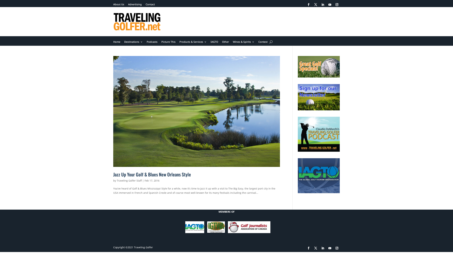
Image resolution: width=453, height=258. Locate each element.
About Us (118, 4)
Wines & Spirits (242, 42)
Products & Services (191, 42)
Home (116, 42)
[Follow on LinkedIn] (323, 4)
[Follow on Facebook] (308, 4)
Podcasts (152, 42)
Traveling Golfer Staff (129, 180)
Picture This (168, 42)
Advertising (135, 4)
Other (225, 42)
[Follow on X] (316, 4)
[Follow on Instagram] (337, 4)
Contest (263, 42)
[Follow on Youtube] (330, 4)
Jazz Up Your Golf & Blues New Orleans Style (152, 174)
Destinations (131, 42)
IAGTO (214, 42)
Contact (150, 4)
